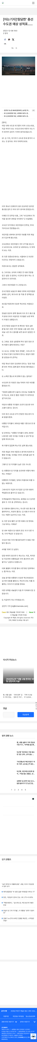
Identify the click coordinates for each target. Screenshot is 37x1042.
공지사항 (4, 1011)
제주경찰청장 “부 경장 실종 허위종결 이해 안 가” (19, 892)
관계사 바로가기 (25, 1022)
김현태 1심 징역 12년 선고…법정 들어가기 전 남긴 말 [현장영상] (26, 783)
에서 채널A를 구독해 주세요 (13, 612)
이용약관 (6, 1016)
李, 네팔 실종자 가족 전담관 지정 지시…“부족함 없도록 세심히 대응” (26, 744)
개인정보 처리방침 (18, 1016)
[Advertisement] (18, 983)
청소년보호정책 (30, 1016)
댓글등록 (25, 714)
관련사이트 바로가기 (8, 1022)
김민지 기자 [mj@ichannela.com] (15, 606)
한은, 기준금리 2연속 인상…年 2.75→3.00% (18, 897)
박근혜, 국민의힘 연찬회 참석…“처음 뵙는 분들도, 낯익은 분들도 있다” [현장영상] (26, 773)
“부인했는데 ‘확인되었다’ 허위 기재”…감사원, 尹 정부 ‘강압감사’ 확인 (26, 764)
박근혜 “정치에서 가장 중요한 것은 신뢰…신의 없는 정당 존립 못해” (26, 754)
